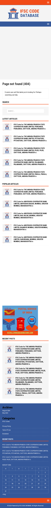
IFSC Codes (6, 421)
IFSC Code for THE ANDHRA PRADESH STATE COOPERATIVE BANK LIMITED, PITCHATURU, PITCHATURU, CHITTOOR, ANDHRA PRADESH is (30, 138)
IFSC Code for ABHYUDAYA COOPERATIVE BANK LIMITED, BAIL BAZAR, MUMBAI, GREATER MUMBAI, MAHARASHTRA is (30, 215)
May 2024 (5, 413)
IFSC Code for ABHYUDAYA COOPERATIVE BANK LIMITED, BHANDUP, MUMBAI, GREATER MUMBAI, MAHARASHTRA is (31, 227)
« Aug (4, 494)
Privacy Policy (6, 426)
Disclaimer (5, 434)
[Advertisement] (25, 53)
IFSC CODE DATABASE (25, 505)
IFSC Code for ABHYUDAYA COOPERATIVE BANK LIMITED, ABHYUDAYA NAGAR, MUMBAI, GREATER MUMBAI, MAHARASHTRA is (31, 204)
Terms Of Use (6, 430)
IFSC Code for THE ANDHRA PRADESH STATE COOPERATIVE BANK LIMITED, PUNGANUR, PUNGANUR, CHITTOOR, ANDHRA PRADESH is (30, 127)
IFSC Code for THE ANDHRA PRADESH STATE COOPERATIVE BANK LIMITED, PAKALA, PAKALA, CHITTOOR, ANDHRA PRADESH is (30, 174)
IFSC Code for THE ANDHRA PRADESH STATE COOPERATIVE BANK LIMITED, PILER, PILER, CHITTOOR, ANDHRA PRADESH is (29, 150)
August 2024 (6, 410)
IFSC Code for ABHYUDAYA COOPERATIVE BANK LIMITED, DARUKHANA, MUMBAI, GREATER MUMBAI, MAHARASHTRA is (30, 239)
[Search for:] (25, 111)
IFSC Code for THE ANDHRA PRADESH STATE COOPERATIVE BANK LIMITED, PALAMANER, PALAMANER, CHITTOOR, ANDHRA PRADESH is (30, 162)
